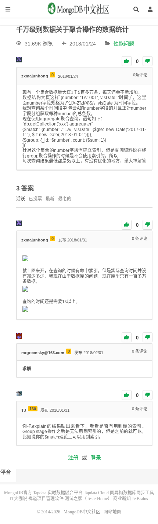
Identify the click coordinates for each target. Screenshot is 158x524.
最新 (50, 198)
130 (32, 409)
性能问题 (124, 44)
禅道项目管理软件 (46, 498)
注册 (73, 458)
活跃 (20, 198)
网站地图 (112, 511)
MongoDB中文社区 (79, 11)
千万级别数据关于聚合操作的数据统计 (72, 29)
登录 (96, 458)
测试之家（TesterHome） (88, 498)
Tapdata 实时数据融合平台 (58, 492)
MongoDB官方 (18, 492)
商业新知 (122, 498)
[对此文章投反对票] (147, 61)
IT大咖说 (18, 498)
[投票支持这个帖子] (127, 61)
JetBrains (140, 498)
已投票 (35, 198)
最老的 (64, 198)
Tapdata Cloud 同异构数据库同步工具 (119, 492)
